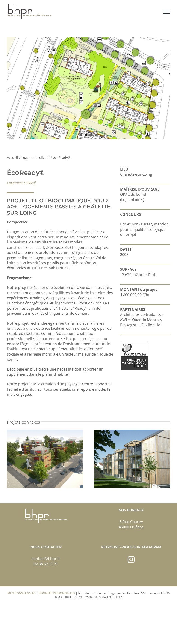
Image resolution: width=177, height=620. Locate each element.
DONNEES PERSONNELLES (56, 593)
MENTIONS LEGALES (21, 593)
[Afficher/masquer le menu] (166, 12)
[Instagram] (131, 559)
